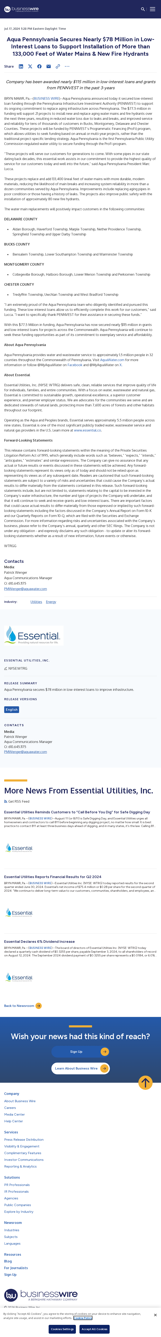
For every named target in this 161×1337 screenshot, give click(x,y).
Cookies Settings (62, 1329)
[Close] (155, 1315)
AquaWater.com (112, 360)
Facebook (75, 365)
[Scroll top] (145, 1083)
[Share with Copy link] (58, 66)
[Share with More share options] (67, 66)
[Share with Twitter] (30, 66)
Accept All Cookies (94, 1329)
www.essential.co (87, 430)
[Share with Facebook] (39, 66)
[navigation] (152, 9)
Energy (51, 602)
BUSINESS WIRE (46, 98)
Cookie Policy (83, 1318)
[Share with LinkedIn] (21, 66)
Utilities (36, 602)
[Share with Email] (48, 66)
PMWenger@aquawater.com (25, 589)
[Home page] (21, 9)
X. (120, 365)
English (11, 710)
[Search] (143, 9)
